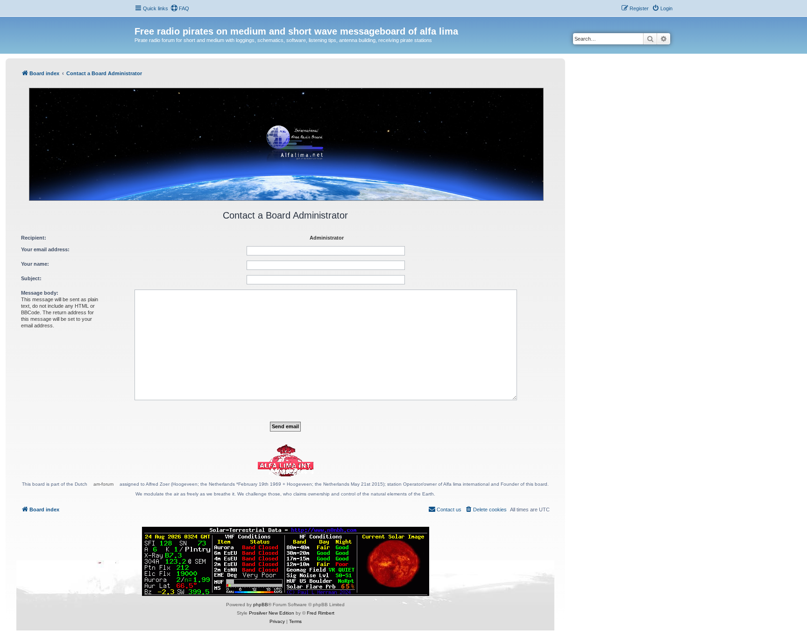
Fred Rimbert (320, 613)
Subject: (31, 278)
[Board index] (139, 21)
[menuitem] (179, 8)
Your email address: (45, 249)
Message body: (39, 293)
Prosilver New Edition (271, 613)
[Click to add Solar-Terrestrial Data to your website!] (285, 561)
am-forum (103, 484)
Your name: (35, 264)
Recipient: (33, 238)
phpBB (260, 604)
